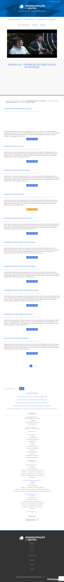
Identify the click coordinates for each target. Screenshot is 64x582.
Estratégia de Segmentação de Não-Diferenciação (21, 290)
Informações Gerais (32, 452)
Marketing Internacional (30, 465)
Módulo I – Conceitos (32, 499)
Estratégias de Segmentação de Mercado (18, 314)
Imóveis (32, 450)
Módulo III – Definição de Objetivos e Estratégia (32, 503)
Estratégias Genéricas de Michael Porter (18, 218)
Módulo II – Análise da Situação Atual (32, 501)
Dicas (32, 466)
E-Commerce (32, 462)
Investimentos (40, 19)
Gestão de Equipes (32, 485)
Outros (32, 508)
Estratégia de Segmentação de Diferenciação (19, 266)
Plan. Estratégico (29, 19)
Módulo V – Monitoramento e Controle (32, 506)
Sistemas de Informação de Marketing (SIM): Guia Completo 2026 (32, 399)
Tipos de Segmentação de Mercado (16, 338)
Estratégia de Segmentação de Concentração (20, 242)
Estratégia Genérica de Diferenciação (17, 170)
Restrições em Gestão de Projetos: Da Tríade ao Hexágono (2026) (32, 396)
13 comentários (39, 221)
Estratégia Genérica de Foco (14, 146)
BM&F (32, 444)
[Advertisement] (32, 80)
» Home (32, 545)
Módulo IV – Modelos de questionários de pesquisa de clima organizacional (32, 491)
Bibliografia (32, 497)
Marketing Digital (31, 460)
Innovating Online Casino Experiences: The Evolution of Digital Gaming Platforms (32, 406)
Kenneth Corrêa (44, 577)
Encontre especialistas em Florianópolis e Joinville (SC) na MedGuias (32, 402)
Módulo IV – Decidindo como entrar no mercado (32, 475)
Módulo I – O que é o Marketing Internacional (32, 470)
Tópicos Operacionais (32, 457)
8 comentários (50, 197)
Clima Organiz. (51, 19)
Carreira (32, 483)
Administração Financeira (32, 439)
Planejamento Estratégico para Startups (18, 108)
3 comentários (39, 149)
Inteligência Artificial (15, 19)
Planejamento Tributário (32, 455)
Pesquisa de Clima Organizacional (31, 480)
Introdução (32, 437)
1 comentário (39, 111)
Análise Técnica (32, 441)
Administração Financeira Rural (32, 418)
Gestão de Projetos (31, 427)
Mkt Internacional (24, 25)
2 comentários (39, 269)
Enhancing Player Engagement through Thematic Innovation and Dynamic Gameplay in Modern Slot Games (32, 409)
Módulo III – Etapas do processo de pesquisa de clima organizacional (32, 489)
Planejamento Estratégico (35, 197)
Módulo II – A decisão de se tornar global (32, 472)
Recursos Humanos (31, 511)
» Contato (32, 551)
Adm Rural (35, 25)
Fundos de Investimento (32, 448)
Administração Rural (31, 417)
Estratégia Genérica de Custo (14, 194)
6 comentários (39, 293)
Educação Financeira (32, 446)
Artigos (32, 420)
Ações (32, 436)
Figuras (32, 442)
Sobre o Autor (52, 1)
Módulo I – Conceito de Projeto (32, 428)
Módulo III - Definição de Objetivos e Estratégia (19, 111)
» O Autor (32, 548)
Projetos (43, 25)
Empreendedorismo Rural (32, 422)
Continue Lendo (32, 139)
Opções (32, 453)
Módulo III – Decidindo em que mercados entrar (32, 473)
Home (47, 1)
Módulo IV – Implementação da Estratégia (32, 505)
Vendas (32, 477)
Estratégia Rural (32, 424)
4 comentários (39, 173)
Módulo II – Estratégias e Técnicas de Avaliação (32, 487)
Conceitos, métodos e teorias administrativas (32, 11)
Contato (58, 1)
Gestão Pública (31, 431)
